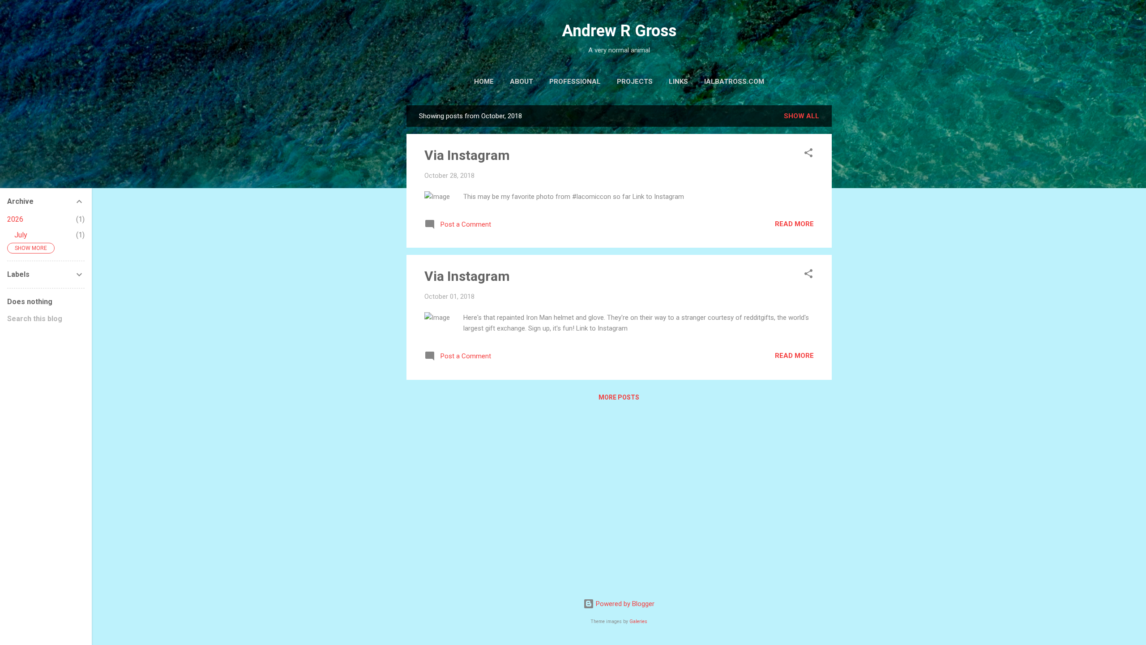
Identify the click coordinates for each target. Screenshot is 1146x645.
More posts (619, 397)
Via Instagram (467, 155)
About (521, 81)
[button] (808, 154)
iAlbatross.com (734, 81)
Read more (794, 224)
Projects (635, 81)
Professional (575, 81)
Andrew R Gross (619, 31)
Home (484, 81)
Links (678, 81)
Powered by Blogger (624, 604)
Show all (801, 116)
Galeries (638, 621)
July (20, 235)
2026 (15, 219)
